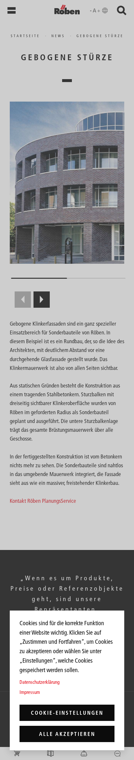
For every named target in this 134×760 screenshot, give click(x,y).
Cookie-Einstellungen (67, 713)
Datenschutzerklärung (40, 682)
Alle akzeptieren (67, 734)
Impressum (30, 692)
